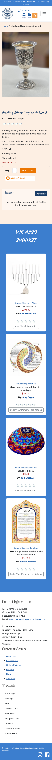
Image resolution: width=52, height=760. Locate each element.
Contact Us (12, 660)
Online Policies (13, 665)
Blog (8, 674)
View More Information (26, 326)
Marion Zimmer (28, 561)
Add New (41, 193)
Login (24, 17)
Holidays (9, 698)
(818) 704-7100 (29, 11)
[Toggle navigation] (44, 13)
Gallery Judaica (13, 728)
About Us (10, 656)
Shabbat (9, 703)
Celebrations (11, 708)
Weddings (10, 693)
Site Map (10, 678)
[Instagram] (40, 754)
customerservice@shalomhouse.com (27, 619)
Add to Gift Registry (19, 178)
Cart (29, 16)
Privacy (10, 669)
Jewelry (9, 723)
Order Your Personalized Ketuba (26, 410)
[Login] (24, 14)
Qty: (7, 170)
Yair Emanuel (28, 478)
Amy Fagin (28, 397)
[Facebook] (47, 754)
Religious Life (12, 718)
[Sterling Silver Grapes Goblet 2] (25, 64)
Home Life (10, 713)
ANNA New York (28, 313)
